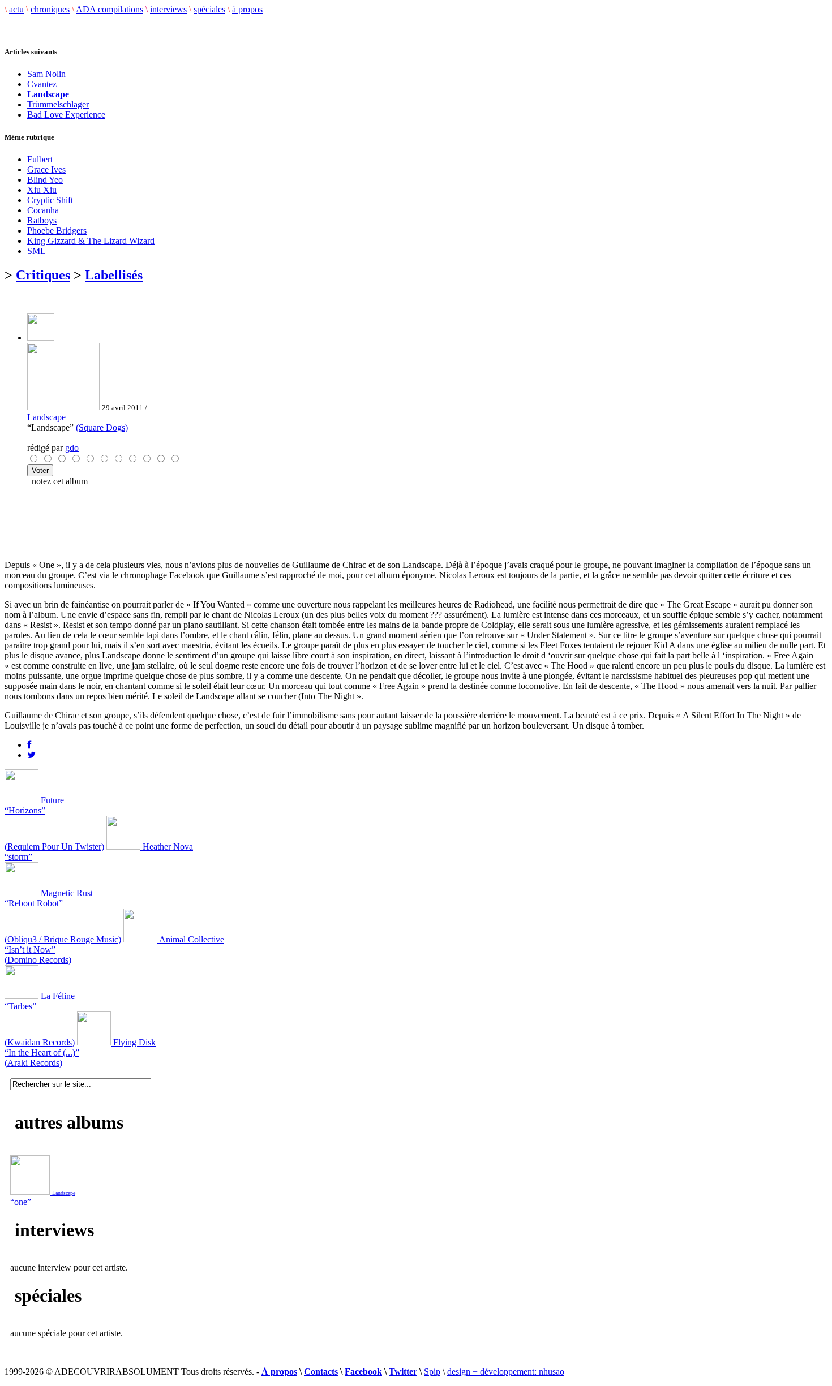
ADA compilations (109, 9)
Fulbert (40, 159)
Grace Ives (46, 169)
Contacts (321, 1371)
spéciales (209, 9)
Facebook (363, 1371)
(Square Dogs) (102, 427)
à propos (247, 9)
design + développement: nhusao (505, 1371)
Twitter (403, 1371)
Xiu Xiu (42, 190)
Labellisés (114, 275)
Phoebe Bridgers (57, 230)
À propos (279, 1371)
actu (16, 9)
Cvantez (42, 84)
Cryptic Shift (50, 200)
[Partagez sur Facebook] (29, 745)
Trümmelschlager (58, 104)
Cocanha (43, 210)
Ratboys (42, 220)
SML (36, 251)
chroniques (50, 9)
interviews (168, 9)
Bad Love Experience (66, 114)
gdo (72, 448)
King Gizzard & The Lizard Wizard (91, 241)
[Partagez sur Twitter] (31, 755)
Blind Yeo (45, 179)
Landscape (46, 417)
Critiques (43, 275)
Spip (432, 1371)
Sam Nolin (46, 74)
